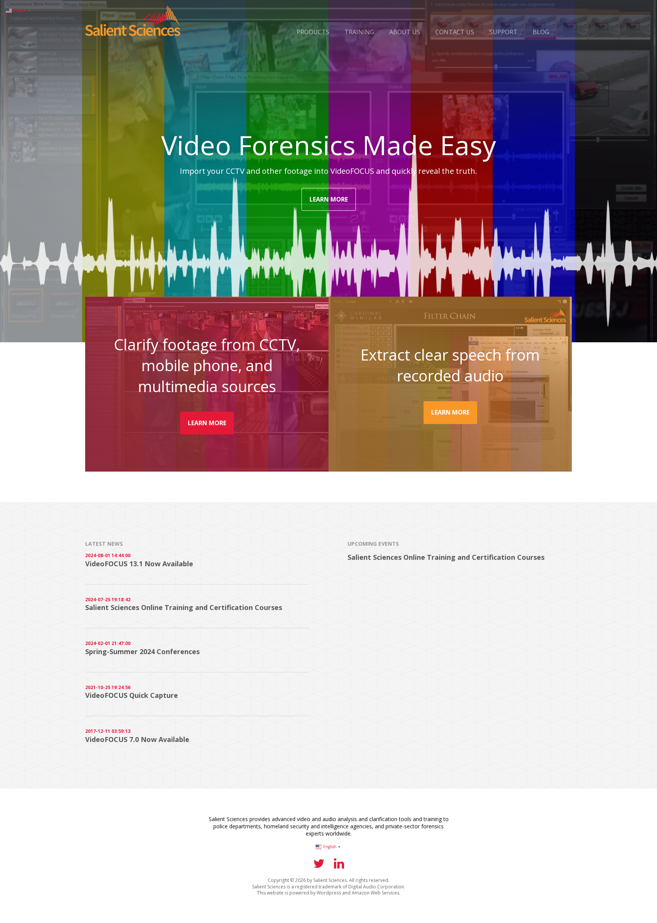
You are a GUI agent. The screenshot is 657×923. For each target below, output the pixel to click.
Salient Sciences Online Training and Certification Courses (183, 607)
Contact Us (454, 32)
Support (503, 32)
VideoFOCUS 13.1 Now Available (139, 563)
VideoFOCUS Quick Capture (131, 695)
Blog (541, 32)
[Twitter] (319, 865)
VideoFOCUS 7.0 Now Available (137, 739)
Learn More (328, 199)
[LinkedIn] (339, 865)
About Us (404, 32)
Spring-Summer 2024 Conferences (142, 651)
